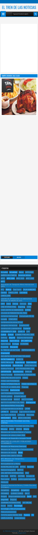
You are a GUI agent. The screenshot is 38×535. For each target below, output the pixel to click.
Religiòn (4, 496)
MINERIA (19, 429)
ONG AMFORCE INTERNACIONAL (12, 473)
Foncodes (4, 390)
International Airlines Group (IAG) (12, 406)
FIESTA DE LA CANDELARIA (10, 387)
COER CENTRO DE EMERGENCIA (12, 310)
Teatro (9, 506)
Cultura (3, 335)
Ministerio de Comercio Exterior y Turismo (16, 432)
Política (13, 479)
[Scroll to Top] (35, 532)
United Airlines (20, 518)
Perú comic (5, 479)
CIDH (3, 304)
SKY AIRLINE (27, 503)
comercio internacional (9, 316)
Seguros (13, 500)
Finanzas (25, 387)
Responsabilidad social (17, 496)
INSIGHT (17, 399)
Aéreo (21, 272)
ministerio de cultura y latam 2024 (13, 435)
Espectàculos (18, 365)
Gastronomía (14, 390)
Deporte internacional (24, 338)
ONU (27, 473)
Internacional (30, 402)
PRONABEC (5, 493)
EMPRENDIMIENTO (28, 350)
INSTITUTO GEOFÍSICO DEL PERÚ (12, 402)
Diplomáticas (14, 341)
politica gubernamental (26, 479)
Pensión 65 (30, 476)
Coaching (21, 307)
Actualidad (13, 272)
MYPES (22, 467)
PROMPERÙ (25, 490)
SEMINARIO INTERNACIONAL (11, 503)
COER (29, 307)
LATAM (27, 409)
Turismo (27, 515)
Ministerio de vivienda (8, 453)
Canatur (4, 293)
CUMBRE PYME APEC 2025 (24, 335)
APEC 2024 (10, 278)
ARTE (3, 281)
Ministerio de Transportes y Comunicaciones (17, 449)
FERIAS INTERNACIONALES (10, 384)
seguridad (4, 500)
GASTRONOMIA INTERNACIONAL (12, 393)
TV (33, 515)
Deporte (12, 338)
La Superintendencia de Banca (12, 409)
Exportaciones (18, 372)
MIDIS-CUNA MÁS (24, 418)
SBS (34, 496)
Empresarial (5, 353)
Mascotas (30, 415)
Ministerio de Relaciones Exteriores (13, 446)
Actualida (4, 272)
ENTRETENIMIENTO (7, 359)
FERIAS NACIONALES (29, 384)
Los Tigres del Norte (8, 415)
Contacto (26, 328)
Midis (14, 418)
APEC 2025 (20, 278)
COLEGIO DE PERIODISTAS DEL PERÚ (14, 313)
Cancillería (23, 293)
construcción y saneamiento (11, 328)
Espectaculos (31, 362)
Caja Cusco (17, 290)
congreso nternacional (9, 325)
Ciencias (23, 304)
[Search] (35, 14)
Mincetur (4, 429)
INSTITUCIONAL (27, 399)
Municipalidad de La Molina (10, 464)
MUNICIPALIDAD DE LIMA (9, 467)
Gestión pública (6, 396)
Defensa (4, 338)
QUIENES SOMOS (17, 493)
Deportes (4, 341)
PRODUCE (4, 482)
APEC (3, 278)
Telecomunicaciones (8, 512)
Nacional (30, 467)
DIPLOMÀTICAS (26, 341)
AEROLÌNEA (29, 272)
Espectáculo (20, 362)
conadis (4, 319)
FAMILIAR (28, 372)
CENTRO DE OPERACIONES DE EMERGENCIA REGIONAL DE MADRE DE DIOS (16, 300)
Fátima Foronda (6, 375)
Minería (26, 429)
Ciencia (15, 304)
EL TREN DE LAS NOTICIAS (19, 7)
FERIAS (25, 378)
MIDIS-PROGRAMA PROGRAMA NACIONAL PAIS (17, 426)
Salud (29, 496)
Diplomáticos (5, 344)
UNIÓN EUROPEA (7, 518)
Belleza (8, 290)
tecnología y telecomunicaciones (13, 509)
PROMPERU (5, 490)
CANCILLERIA (13, 293)
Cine (29, 304)
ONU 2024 (4, 476)
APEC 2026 (30, 278)
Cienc (9, 304)
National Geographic (8, 470)
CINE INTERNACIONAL (8, 307)
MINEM (11, 429)
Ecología (15, 344)
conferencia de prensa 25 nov (11, 322)
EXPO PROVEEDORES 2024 (25, 369)
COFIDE (27, 310)
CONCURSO (13, 319)
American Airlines (24, 275)
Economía (4, 347)
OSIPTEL (13, 476)
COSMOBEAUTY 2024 (8, 332)
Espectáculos (6, 365)
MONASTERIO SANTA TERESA (11, 456)
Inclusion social (6, 399)
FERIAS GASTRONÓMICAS (10, 381)
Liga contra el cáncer (27, 412)
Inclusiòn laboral (20, 396)
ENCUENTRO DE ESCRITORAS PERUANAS (15, 356)
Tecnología (18, 506)
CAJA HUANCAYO (29, 290)
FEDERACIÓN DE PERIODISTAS (24, 375)
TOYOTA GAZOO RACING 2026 (11, 515)
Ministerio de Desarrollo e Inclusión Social (16, 438)
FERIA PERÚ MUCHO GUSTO (11, 378)
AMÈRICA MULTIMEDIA (8, 275)
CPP (28, 332)
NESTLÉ (20, 470)
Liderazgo (14, 412)
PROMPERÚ (15, 490)
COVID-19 (21, 332)
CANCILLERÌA (5, 296)
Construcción (24, 325)
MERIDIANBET (6, 418)
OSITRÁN (21, 476)
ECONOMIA (24, 344)
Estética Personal (7, 369)
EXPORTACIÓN (6, 372)
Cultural (10, 335)
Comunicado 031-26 (27, 316)
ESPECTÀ (19, 359)
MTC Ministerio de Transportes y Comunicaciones (12, 460)
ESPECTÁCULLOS (7, 362)
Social (3, 506)
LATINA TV (4, 412)
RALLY (27, 493)
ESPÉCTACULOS (30, 365)
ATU (2, 290)
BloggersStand (22, 533)
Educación (14, 347)
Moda (20, 453)
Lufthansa (21, 415)
